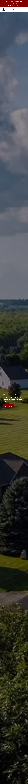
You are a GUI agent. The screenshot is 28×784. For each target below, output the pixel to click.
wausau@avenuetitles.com (14, 5)
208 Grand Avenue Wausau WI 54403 (14, 1)
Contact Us (8, 406)
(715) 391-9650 (14, 3)
